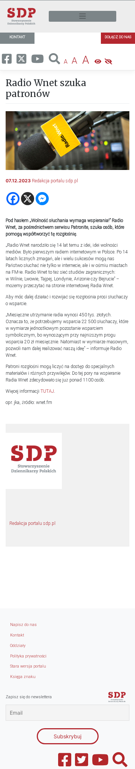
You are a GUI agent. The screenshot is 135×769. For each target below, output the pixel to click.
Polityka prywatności (28, 656)
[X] (27, 198)
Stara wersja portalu (28, 666)
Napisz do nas (23, 624)
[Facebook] (13, 198)
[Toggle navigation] (82, 16)
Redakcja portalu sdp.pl (55, 180)
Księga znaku (23, 676)
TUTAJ (47, 391)
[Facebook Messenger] (42, 198)
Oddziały (18, 645)
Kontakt (17, 635)
